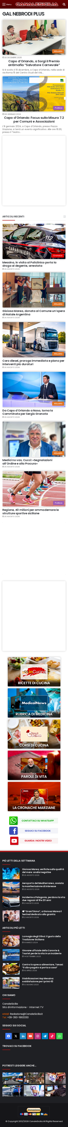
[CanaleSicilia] (37, 4)
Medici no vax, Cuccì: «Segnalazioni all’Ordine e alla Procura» (27, 461)
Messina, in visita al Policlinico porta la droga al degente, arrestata (29, 264)
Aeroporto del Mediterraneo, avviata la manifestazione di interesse (43, 885)
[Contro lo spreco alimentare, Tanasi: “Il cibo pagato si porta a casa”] (11, 969)
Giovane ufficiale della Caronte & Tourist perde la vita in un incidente (42, 952)
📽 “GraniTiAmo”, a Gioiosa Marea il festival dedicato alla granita (42, 913)
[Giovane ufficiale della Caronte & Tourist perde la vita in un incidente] (11, 955)
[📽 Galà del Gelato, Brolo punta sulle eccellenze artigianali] (34, 1078)
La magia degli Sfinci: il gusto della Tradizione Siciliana (41, 938)
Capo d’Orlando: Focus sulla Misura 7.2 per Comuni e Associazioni (34, 120)
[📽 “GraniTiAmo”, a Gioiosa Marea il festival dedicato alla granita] (11, 916)
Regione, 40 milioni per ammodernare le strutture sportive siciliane (30, 511)
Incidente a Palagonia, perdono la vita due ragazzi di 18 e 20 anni (43, 899)
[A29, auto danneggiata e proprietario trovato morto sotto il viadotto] (12, 1078)
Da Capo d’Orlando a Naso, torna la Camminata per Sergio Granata (27, 412)
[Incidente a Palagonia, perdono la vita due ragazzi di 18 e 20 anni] (11, 902)
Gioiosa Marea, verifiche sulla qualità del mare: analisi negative (43, 871)
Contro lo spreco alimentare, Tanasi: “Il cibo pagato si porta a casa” (42, 966)
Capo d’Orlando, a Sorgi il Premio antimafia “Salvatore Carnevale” (34, 63)
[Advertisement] (34, 170)
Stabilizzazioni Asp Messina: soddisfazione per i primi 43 (38, 980)
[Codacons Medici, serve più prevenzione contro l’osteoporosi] (34, 1090)
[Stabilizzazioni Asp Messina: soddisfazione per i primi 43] (11, 983)
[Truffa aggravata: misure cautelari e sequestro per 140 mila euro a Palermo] (55, 1090)
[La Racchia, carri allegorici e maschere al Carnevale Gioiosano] (55, 1078)
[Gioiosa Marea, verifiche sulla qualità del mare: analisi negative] (11, 874)
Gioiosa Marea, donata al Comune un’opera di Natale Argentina (33, 312)
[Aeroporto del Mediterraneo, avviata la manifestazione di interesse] (11, 887)
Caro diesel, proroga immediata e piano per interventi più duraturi (33, 362)
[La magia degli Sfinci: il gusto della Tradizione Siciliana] (11, 941)
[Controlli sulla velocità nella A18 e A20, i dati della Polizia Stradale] (12, 1090)
